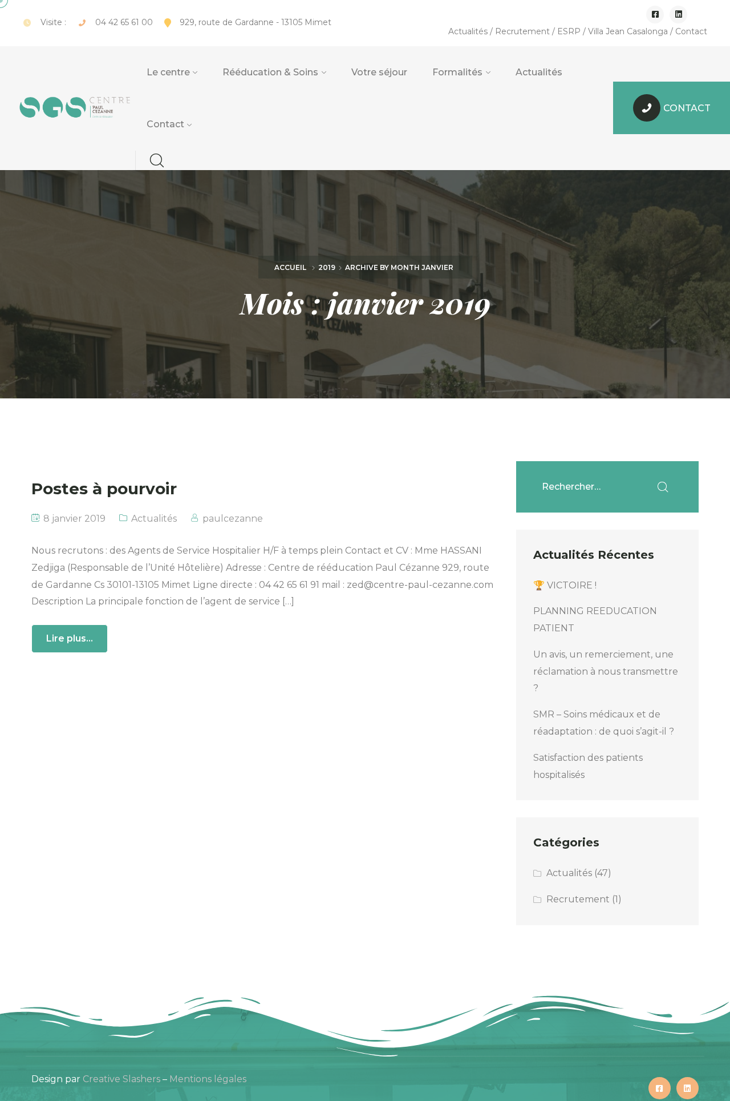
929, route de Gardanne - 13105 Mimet (255, 22)
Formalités (457, 72)
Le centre (168, 72)
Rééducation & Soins (270, 72)
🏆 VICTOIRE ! (565, 585)
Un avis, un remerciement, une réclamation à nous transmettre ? (605, 671)
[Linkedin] (678, 14)
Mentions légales (207, 1079)
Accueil (290, 267)
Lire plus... (69, 638)
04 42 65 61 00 (124, 22)
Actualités (468, 31)
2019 (326, 267)
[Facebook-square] (655, 14)
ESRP (569, 31)
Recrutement (522, 31)
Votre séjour (379, 72)
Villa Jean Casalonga (628, 31)
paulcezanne (232, 518)
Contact (691, 31)
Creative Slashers (121, 1079)
